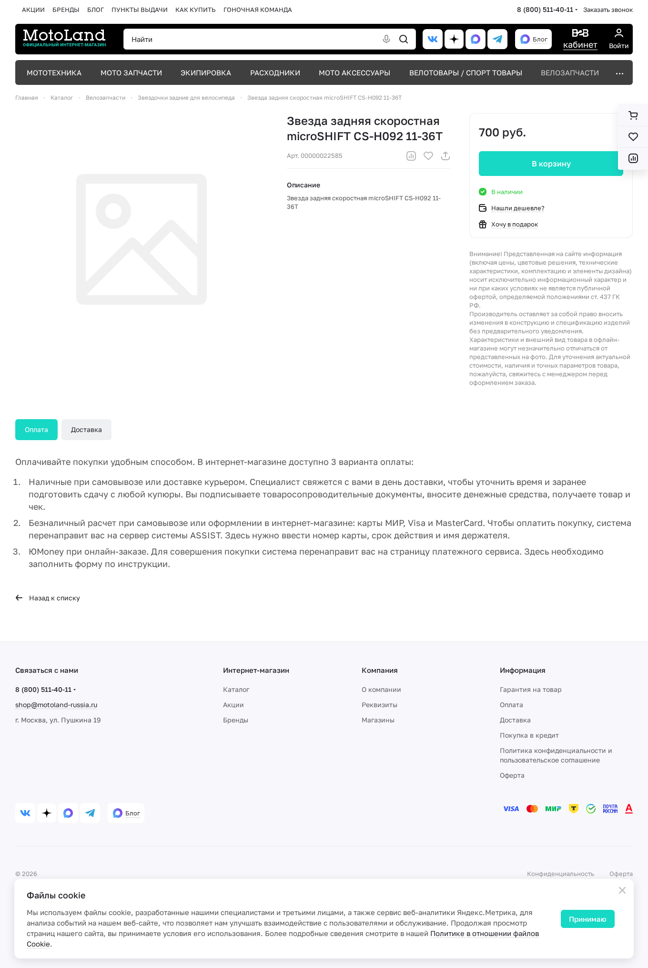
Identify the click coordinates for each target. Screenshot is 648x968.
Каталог (236, 689)
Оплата (36, 429)
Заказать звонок (608, 9)
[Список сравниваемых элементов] (633, 158)
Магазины (378, 720)
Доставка (86, 429)
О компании (381, 689)
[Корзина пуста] (633, 115)
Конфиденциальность (560, 873)
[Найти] (403, 39)
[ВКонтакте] (433, 39)
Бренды (235, 720)
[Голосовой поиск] (386, 39)
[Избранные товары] (633, 137)
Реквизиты (379, 704)
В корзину (551, 163)
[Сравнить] (411, 156)
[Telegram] (497, 39)
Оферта (512, 775)
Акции (233, 704)
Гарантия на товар (531, 689)
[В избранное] (428, 156)
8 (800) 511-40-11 (545, 9)
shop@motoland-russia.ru (56, 704)
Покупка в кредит (529, 735)
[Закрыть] (622, 890)
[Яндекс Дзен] (454, 39)
